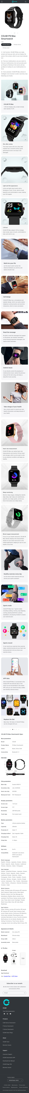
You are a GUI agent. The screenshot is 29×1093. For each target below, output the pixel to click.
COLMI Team (6, 1041)
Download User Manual (9, 1061)
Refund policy (15, 1085)
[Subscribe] (24, 993)
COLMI (9, 1085)
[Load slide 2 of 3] (14, 729)
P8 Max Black (7, 45)
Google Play (7, 976)
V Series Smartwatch (8, 1029)
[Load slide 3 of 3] (16, 729)
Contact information (23, 1087)
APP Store (14, 976)
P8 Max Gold (7, 48)
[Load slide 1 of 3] (13, 729)
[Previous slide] (10, 729)
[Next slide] (18, 729)
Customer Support (7, 1054)
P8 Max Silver (18, 45)
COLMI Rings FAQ (7, 1064)
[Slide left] (11, 33)
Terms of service (6, 1087)
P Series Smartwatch (8, 1026)
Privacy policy (22, 1085)
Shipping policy (14, 1087)
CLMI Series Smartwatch (9, 1022)
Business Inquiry (7, 1045)
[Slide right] (17, 33)
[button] (1, 1)
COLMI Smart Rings (8, 1032)
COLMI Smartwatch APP (9, 1057)
